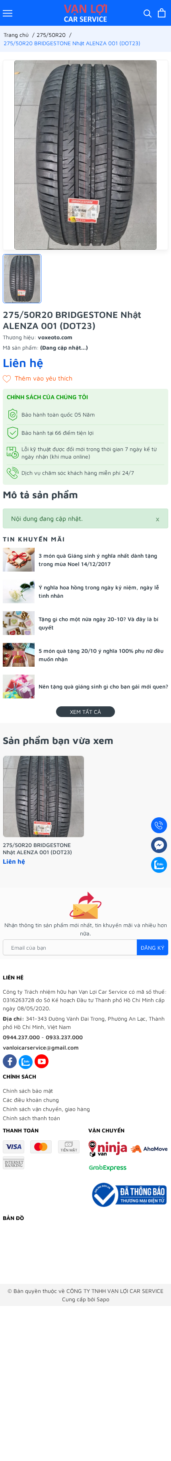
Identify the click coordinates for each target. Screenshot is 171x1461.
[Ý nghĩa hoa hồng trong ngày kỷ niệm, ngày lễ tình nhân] (19, 591)
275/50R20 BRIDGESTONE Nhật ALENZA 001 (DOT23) (37, 848)
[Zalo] (26, 1061)
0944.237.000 (21, 1037)
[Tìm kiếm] (148, 13)
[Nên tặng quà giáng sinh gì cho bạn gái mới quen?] (19, 686)
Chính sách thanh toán (31, 1118)
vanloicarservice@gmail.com (41, 1047)
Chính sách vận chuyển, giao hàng (46, 1108)
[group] (85, 155)
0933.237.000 (64, 1037)
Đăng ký (152, 947)
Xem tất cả (85, 711)
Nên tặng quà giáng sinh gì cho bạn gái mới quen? (103, 686)
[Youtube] (42, 1061)
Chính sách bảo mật (28, 1090)
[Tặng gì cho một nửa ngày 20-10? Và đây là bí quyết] (19, 623)
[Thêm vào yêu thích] (37, 378)
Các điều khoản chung (31, 1099)
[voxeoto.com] (85, 13)
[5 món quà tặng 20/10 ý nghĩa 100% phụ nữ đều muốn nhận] (19, 655)
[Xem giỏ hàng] (161, 12)
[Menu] (7, 13)
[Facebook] (10, 1061)
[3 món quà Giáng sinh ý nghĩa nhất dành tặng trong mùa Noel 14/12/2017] (19, 560)
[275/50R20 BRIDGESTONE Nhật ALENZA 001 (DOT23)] (43, 796)
